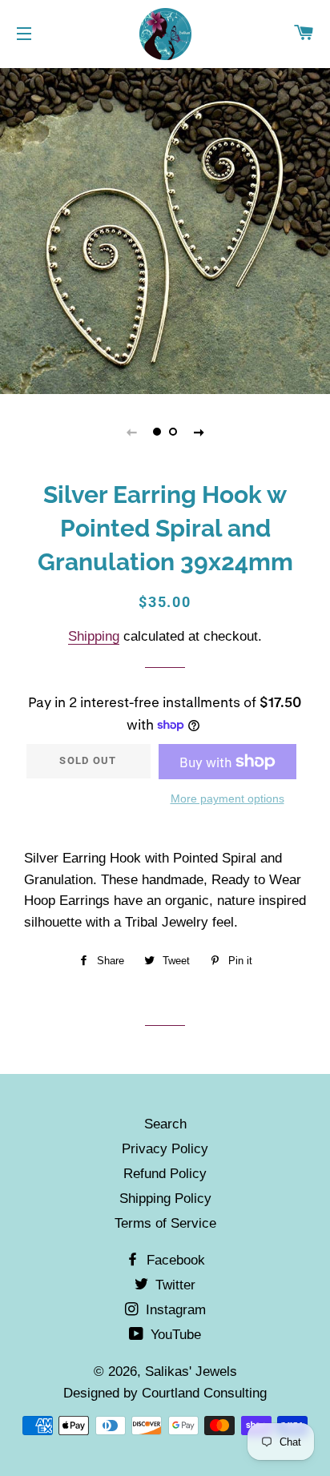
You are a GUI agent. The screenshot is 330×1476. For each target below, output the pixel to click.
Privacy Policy (165, 1148)
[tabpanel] (165, 229)
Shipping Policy (165, 1198)
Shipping (93, 636)
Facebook (174, 1260)
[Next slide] (198, 431)
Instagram (174, 1309)
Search (165, 1124)
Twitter (173, 1285)
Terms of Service (165, 1223)
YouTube (174, 1334)
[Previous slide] (131, 431)
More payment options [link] (227, 798)
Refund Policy (165, 1173)
